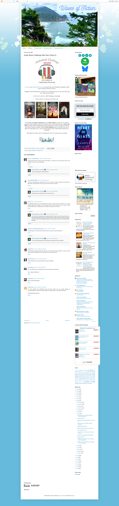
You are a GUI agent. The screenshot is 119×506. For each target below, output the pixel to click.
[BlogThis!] (49, 148)
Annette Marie (82, 356)
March (78, 449)
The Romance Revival (84, 336)
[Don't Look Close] (77, 351)
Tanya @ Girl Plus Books (33, 158)
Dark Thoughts (80, 290)
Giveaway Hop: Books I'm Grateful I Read (88, 233)
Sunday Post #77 (81, 437)
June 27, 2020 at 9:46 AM (51, 191)
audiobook (30, 150)
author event (77, 373)
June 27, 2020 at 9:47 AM (51, 214)
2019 (77, 455)
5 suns (79, 371)
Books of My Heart (81, 300)
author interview (84, 373)
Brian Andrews (82, 331)
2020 (77, 400)
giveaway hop (88, 378)
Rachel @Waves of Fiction (38, 169)
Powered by (81, 119)
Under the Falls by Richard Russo (83, 316)
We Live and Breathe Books (83, 293)
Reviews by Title (58, 48)
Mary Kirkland (31, 258)
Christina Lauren (83, 337)
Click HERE (77, 474)
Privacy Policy (37, 48)
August (79, 409)
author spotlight (92, 373)
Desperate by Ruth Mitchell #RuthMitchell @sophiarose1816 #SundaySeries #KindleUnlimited (85, 303)
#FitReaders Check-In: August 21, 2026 (84, 319)
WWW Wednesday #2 (82, 426)
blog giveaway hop (79, 374)
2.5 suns (76, 370)
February (79, 451)
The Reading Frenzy (81, 285)
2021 (77, 398)
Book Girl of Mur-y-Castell (82, 311)
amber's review (84, 371)
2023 (77, 394)
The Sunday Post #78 (82, 430)
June (78, 413)
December (79, 402)
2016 (77, 461)
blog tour (90, 374)
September (80, 408)
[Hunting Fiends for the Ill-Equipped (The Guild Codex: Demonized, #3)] (77, 357)
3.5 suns (85, 370)
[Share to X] (50, 148)
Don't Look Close (82, 348)
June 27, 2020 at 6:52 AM (36, 201)
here (37, 96)
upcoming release (79, 383)
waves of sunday (87, 383)
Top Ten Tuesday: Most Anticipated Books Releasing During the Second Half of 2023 (88, 264)
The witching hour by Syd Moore (83, 312)
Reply (29, 164)
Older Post (67, 320)
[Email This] (47, 148)
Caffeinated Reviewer (37, 87)
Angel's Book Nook (81, 306)
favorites (84, 377)
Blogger (72, 495)
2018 (77, 457)
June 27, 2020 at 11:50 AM (40, 258)
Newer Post (26, 320)
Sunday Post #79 (81, 418)
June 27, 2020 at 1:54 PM (38, 278)
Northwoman (31, 267)
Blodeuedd (30, 278)
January (79, 453)
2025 (77, 391)
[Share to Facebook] (52, 148)
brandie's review (84, 376)
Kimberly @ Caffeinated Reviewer (35, 228)
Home (24, 48)
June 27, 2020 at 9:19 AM (49, 228)
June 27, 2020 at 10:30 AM (40, 249)
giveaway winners (82, 380)
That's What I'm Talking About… (84, 318)
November (79, 404)
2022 (77, 396)
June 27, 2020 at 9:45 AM (51, 169)
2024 (77, 393)
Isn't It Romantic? (80, 294)
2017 (77, 459)
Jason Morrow (62, 495)
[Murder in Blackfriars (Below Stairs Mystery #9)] (77, 345)
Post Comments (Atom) (35, 322)
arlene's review (91, 371)
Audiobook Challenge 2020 (37, 150)
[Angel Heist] (77, 333)
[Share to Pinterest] (54, 148)
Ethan (29, 201)
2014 (77, 464)
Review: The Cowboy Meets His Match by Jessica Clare (85, 442)
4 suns (90, 370)
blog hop (85, 374)
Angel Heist (81, 330)
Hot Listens (27, 87)
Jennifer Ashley (83, 343)
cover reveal (92, 376)
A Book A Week (80, 315)
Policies (30, 48)
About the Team (48, 48)
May (78, 445)
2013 (77, 466)
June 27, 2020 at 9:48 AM (51, 238)
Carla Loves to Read (81, 278)
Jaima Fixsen (82, 349)
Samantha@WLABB (32, 180)
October (79, 406)
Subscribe (85, 114)
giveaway (82, 378)
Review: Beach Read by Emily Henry (85, 428)
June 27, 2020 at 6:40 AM (45, 158)
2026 (77, 389)
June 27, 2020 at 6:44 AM (43, 180)
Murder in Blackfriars (83, 342)
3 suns (80, 370)
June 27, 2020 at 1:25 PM (39, 267)
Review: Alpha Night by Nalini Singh (85, 435)
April (78, 447)
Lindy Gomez (31, 287)
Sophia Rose (31, 249)
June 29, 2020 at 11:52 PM (40, 287)
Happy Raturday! (80, 291)
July (78, 411)
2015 (77, 463)
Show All (93, 321)
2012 (77, 468)
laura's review (89, 380)
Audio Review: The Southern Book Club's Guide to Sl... (84, 416)
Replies (31, 166)
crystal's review (78, 377)
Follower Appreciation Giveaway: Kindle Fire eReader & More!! (87, 223)
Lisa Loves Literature (81, 297)
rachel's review (89, 382)
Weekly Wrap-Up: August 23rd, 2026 (84, 298)
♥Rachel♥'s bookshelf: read (87, 328)
